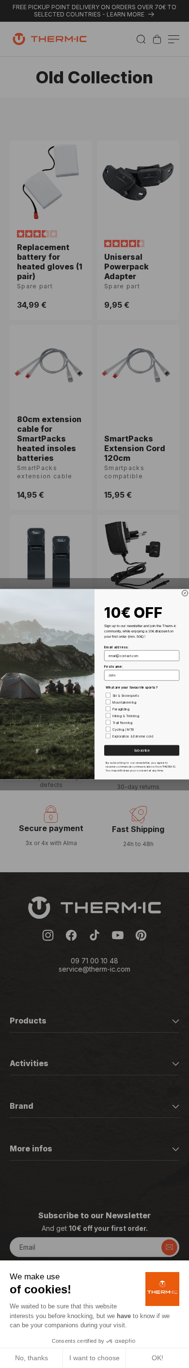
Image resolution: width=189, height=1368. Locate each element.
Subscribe (142, 750)
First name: (113, 666)
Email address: (116, 647)
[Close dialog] (185, 593)
